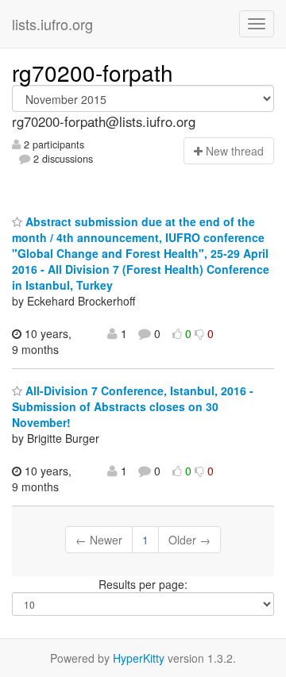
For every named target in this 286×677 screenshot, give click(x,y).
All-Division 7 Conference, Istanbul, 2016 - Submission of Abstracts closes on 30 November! (132, 406)
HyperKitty (138, 658)
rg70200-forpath (92, 72)
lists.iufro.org (52, 23)
